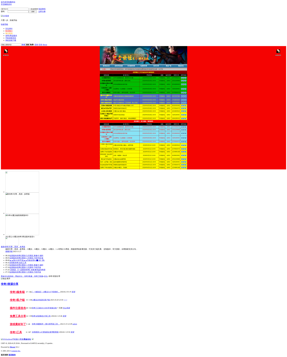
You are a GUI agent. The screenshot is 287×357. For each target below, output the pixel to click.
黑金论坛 (27, 339)
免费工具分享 (18, 316)
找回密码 (42, 9)
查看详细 (9, 251)
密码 (2, 11)
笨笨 (73, 292)
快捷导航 (4, 24)
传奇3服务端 (17, 292)
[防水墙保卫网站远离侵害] (33, 339)
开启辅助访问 (6, 4)
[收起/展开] (5, 279)
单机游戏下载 (10, 40)
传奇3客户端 (17, 299)
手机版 (15, 339)
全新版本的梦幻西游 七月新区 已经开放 (25, 267)
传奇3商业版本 (11, 36)
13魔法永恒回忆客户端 (41, 300)
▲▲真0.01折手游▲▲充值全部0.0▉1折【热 (27, 260)
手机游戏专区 (10, 38)
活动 (36, 45)
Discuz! (12, 347)
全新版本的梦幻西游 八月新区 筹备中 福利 (26, 265)
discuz (45, 45)
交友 (40, 45)
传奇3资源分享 (9, 283)
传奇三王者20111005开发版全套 (44, 308)
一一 (65, 300)
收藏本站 (11, 2)
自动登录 (34, 9)
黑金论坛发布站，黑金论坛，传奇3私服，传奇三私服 (22, 276)
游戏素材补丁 (18, 324)
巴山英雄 (66, 308)
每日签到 (9, 33)
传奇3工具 (16, 332)
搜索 (23, 45)
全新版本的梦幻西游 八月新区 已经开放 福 (26, 258)
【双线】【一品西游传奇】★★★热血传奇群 (27, 270)
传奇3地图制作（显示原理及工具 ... (46, 324)
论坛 (8, 28)
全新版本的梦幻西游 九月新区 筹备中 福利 (26, 256)
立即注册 (42, 11)
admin (75, 324)
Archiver (9, 339)
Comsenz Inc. (16, 351)
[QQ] (3, 339)
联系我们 (9, 31)
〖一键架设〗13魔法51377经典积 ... (46, 292)
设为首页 (4, 2)
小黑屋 (20, 339)
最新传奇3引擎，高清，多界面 (13, 247)
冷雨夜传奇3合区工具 (17, 263)
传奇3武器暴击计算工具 (41, 316)
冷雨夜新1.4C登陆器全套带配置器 (45, 332)
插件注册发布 (18, 308)
